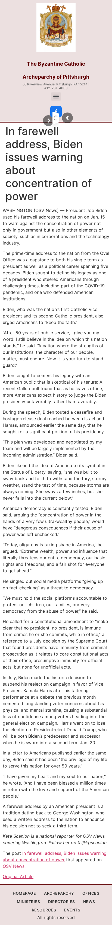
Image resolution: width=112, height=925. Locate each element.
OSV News (13, 866)
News (89, 901)
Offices (90, 893)
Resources (44, 910)
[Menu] (56, 96)
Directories (61, 901)
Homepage (24, 893)
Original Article (18, 876)
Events (72, 910)
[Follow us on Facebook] (56, 111)
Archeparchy (59, 893)
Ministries (28, 901)
